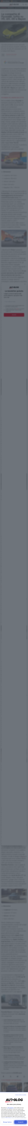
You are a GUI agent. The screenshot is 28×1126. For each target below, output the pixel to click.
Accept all (20, 1122)
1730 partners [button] (10, 1107)
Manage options (7, 1122)
